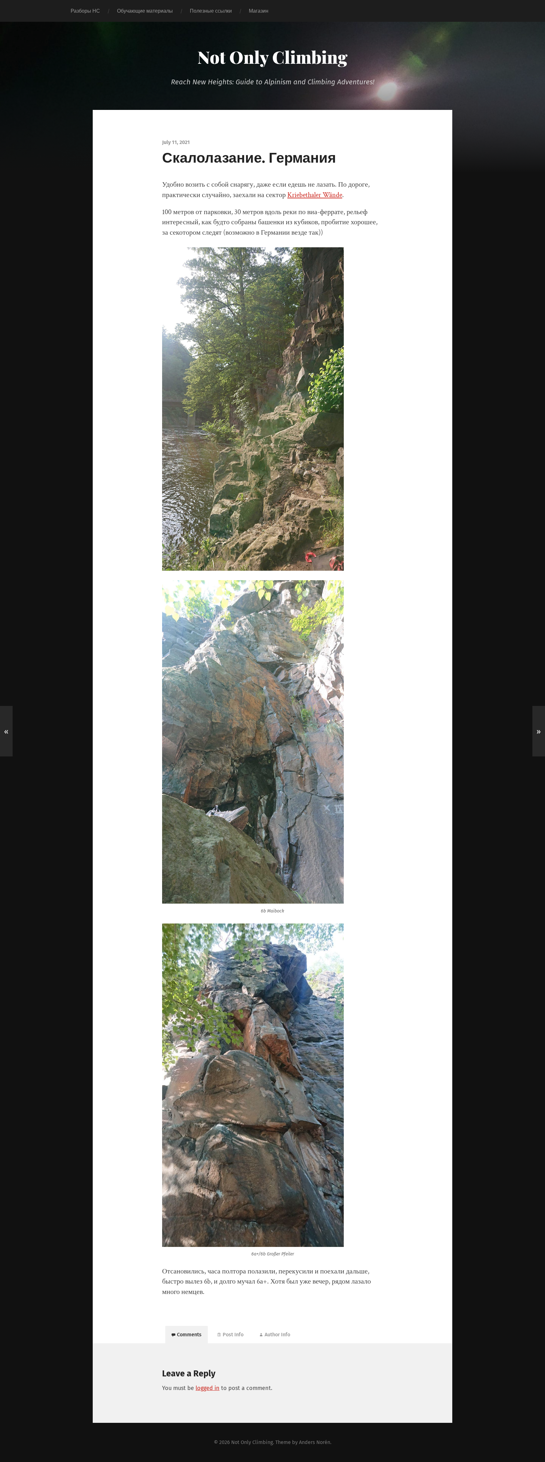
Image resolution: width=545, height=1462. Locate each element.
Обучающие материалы (145, 11)
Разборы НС (85, 11)
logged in (208, 1388)
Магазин (258, 11)
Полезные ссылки (211, 11)
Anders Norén (314, 1442)
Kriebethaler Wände (314, 195)
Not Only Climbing (272, 56)
